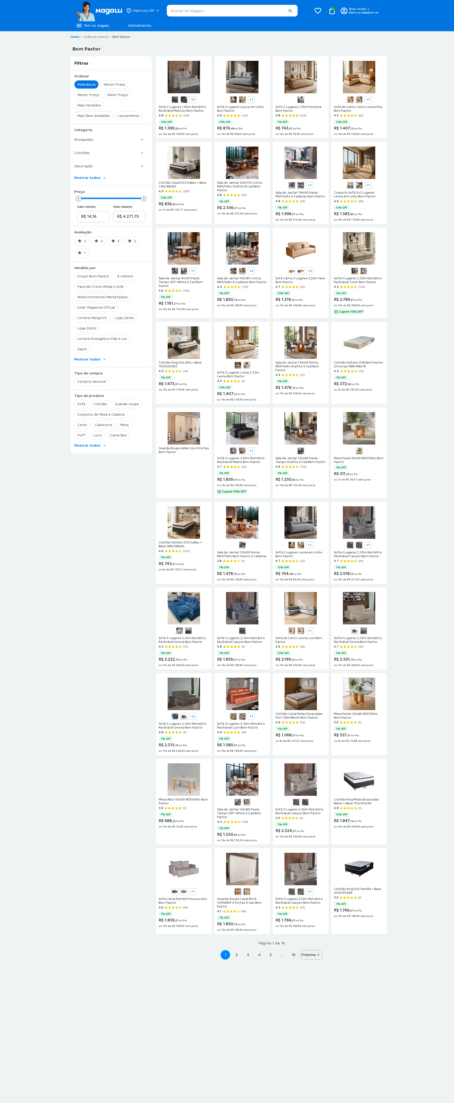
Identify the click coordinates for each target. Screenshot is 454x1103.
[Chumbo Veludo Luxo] (184, 99)
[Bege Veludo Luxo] (233, 450)
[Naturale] (237, 891)
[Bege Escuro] (354, 630)
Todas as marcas (96, 37)
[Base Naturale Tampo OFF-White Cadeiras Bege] (300, 185)
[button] (290, 11)
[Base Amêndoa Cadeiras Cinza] (242, 271)
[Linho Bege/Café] (300, 271)
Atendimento (139, 25)
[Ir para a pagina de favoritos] (318, 10)
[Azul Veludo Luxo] (175, 99)
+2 (193, 99)
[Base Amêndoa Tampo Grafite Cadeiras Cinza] (300, 450)
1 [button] (225, 954)
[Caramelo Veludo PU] (233, 716)
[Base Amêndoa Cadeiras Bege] (233, 271)
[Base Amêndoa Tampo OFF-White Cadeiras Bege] (175, 271)
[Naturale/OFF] (246, 891)
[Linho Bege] (233, 99)
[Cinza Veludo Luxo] (354, 271)
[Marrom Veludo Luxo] (188, 630)
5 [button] (271, 954)
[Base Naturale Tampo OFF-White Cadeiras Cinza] (242, 545)
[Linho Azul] (175, 891)
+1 (251, 99)
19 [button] (293, 954)
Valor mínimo (86, 207)
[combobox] (232, 11)
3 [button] (248, 954)
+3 (310, 271)
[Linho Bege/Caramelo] (242, 99)
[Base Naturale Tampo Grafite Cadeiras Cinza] (291, 185)
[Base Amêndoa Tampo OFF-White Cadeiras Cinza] (184, 271)
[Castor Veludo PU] (242, 716)
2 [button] (237, 954)
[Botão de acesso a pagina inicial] (99, 10)
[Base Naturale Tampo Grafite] (359, 450)
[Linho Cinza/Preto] (300, 99)
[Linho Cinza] (359, 99)
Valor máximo (122, 207)
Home (74, 37)
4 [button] (259, 954)
